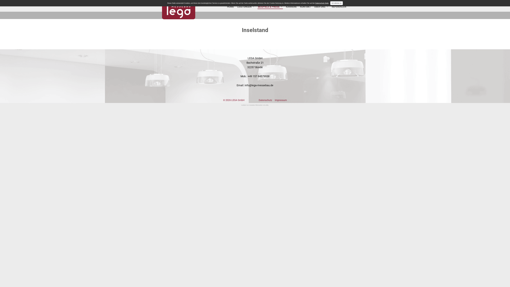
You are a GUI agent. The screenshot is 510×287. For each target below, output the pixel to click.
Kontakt (305, 6)
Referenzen (339, 6)
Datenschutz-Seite (322, 3)
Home (230, 6)
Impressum (281, 100)
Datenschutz (265, 100)
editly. (267, 105)
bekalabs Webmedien (256, 105)
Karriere (291, 6)
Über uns (319, 6)
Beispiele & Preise (269, 6)
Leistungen (244, 6)
